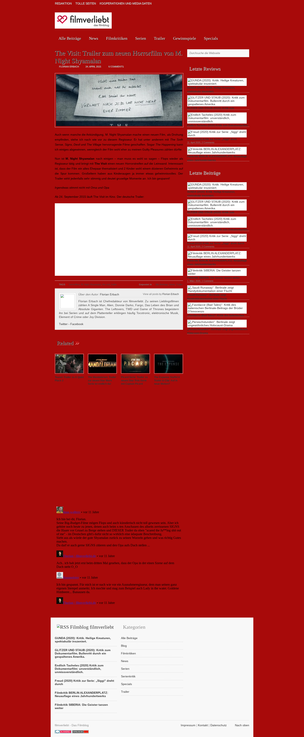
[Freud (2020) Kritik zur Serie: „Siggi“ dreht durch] (217, 135)
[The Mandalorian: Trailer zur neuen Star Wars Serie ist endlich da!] (102, 374)
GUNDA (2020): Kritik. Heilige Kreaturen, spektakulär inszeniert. (83, 639)
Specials (211, 38)
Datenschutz (218, 725)
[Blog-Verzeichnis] (63, 732)
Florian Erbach (170, 294)
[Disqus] (119, 447)
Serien (140, 38)
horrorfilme (74, 284)
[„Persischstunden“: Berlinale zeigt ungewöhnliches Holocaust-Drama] (217, 325)
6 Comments (115, 66)
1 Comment (207, 281)
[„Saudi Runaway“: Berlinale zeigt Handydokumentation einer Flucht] (217, 291)
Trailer (159, 38)
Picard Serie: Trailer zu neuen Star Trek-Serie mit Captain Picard (134, 380)
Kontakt (203, 725)
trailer (114, 284)
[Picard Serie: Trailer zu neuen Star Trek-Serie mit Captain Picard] (135, 374)
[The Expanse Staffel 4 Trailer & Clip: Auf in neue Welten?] (168, 374)
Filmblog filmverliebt (92, 627)
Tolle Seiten (85, 3)
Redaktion (63, 3)
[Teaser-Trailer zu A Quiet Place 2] (69, 374)
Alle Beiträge (70, 38)
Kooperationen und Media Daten (125, 3)
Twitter (63, 324)
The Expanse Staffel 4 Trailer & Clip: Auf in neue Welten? (167, 380)
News (93, 38)
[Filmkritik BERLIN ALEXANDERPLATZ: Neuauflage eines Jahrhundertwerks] (217, 152)
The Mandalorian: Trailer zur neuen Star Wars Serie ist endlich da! (102, 380)
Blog (124, 645)
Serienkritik (128, 676)
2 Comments (208, 142)
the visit (106, 284)
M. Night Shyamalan (91, 284)
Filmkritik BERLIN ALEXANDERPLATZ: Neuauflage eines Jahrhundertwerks (81, 694)
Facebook (76, 324)
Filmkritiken (116, 38)
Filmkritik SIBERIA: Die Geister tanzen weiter (213, 277)
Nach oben (242, 725)
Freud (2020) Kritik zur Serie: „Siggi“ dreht (212, 139)
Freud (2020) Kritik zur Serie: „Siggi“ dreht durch (215, 243)
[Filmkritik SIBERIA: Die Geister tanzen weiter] (217, 273)
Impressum (188, 725)
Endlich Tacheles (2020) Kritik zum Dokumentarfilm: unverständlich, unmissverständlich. (79, 669)
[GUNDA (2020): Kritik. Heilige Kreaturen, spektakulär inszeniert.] (217, 83)
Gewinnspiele (184, 38)
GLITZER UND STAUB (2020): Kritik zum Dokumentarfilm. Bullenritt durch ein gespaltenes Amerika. (82, 653)
